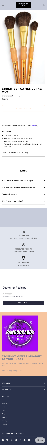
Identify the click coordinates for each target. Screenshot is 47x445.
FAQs (3, 407)
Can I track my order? (10, 194)
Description (6, 132)
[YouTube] (29, 440)
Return (4, 414)
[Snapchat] (25, 440)
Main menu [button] (6, 383)
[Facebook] (3, 440)
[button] (11, 96)
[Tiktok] (11, 440)
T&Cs (3, 410)
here (27, 265)
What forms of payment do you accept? (17, 180)
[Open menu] (5, 5)
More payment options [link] (9, 122)
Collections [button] (7, 390)
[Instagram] (20, 440)
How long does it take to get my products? (18, 187)
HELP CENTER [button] (7, 396)
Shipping (4, 421)
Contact (4, 424)
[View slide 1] (23, 47)
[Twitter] (7, 440)
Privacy (4, 417)
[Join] (42, 370)
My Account (5, 403)
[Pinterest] (16, 440)
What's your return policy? (12, 201)
